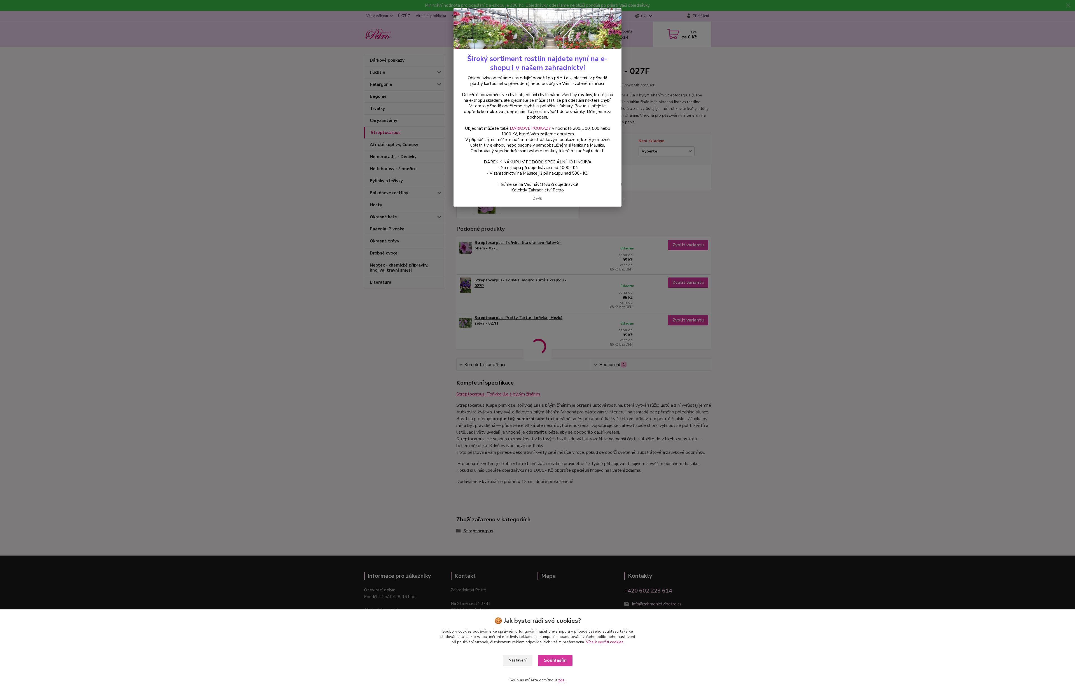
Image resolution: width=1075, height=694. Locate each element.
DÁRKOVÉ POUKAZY (530, 128)
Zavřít (537, 198)
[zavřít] (611, 16)
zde (561, 680)
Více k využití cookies (604, 642)
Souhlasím (555, 660)
